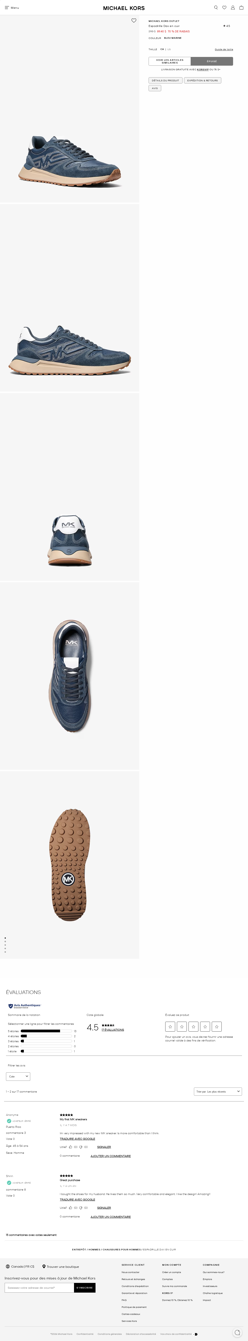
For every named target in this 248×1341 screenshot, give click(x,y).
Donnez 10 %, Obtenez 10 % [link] (177, 1299)
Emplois (207, 1279)
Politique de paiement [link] (134, 1306)
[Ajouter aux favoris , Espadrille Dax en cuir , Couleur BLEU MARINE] (134, 20)
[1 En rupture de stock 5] (5, 938)
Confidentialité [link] (85, 1333)
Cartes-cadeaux (131, 1313)
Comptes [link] (167, 1279)
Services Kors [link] (129, 1320)
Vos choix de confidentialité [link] (176, 1333)
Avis (155, 88)
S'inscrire (85, 1287)
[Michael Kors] (124, 7)
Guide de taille (224, 49)
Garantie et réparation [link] (134, 1293)
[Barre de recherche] (216, 7)
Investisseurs (210, 1286)
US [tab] (169, 49)
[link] (167, 1293)
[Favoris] (224, 7)
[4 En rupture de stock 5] (5, 948)
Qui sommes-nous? (214, 1272)
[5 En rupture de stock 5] (5, 952)
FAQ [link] (124, 1299)
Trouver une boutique (62, 1266)
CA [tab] (162, 49)
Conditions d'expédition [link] (135, 1286)
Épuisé (212, 61)
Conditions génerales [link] (110, 1333)
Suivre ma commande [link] (174, 1286)
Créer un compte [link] (171, 1272)
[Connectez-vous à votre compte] (233, 7)
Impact (207, 1299)
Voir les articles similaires (169, 61)
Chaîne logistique (213, 1293)
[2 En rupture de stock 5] (5, 941)
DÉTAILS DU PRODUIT (165, 80)
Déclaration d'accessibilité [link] (141, 1333)
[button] (237, 1333)
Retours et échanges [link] (133, 1279)
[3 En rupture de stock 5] (5, 945)
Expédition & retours (202, 80)
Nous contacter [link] (130, 1272)
